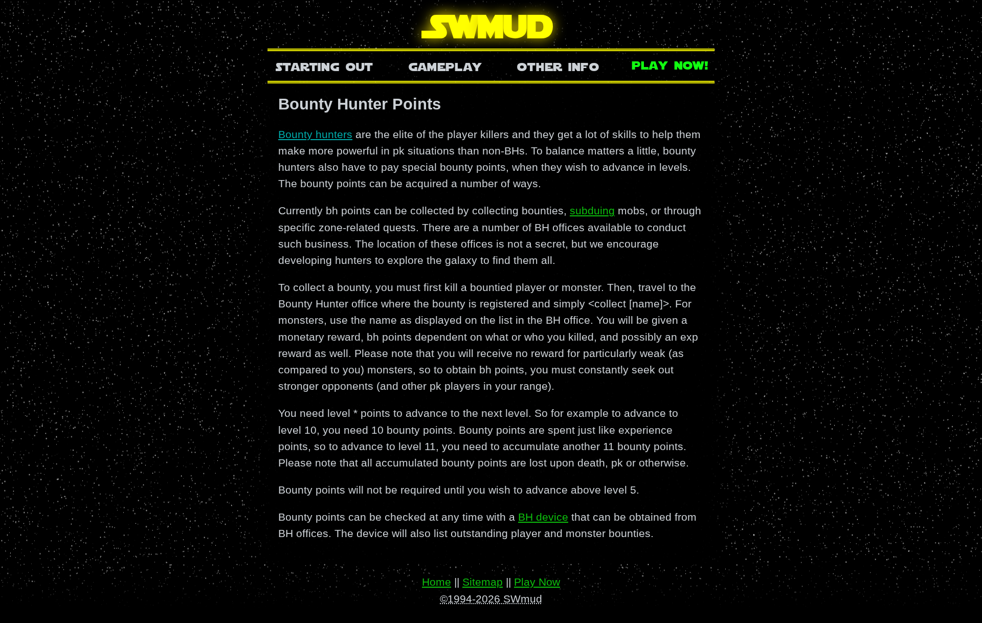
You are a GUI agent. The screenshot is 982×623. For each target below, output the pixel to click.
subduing (592, 210)
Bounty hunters (315, 134)
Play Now (537, 582)
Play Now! (670, 64)
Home (436, 582)
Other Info (558, 65)
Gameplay (445, 65)
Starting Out (324, 65)
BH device (543, 517)
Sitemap (482, 582)
